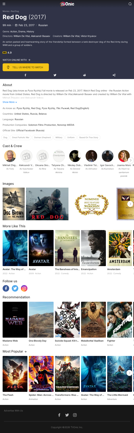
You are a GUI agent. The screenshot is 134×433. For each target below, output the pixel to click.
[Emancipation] (93, 248)
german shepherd (42, 137)
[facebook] (6, 290)
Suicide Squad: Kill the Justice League (67, 340)
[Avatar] (41, 248)
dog (5, 137)
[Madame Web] (15, 320)
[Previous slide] (5, 160)
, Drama (21, 31)
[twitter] (15, 290)
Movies (6, 11)
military (59, 137)
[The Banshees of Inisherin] (67, 248)
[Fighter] (119, 320)
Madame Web (10, 340)
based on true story (88, 137)
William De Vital (22, 36)
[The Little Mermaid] (119, 374)
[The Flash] (15, 374)
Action (13, 31)
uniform (71, 137)
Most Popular (13, 351)
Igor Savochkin (107, 165)
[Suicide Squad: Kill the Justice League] (67, 320)
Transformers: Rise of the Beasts (67, 394)
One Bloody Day (37, 340)
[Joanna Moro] (124, 156)
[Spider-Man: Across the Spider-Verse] (41, 374)
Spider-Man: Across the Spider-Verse (41, 394)
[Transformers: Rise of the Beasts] (67, 374)
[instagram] (24, 290)
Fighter (111, 340)
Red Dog (15, 11)
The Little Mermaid (117, 394)
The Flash (8, 394)
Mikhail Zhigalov (10, 165)
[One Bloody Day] (41, 320)
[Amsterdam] (119, 248)
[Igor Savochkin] (108, 156)
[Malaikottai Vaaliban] (93, 320)
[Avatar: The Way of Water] (15, 248)
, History (29, 31)
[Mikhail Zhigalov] (10, 156)
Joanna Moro (124, 165)
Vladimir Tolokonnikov (91, 165)
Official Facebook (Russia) (30, 130)
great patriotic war (20, 137)
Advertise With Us (13, 410)
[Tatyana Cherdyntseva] (59, 156)
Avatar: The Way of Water (15, 269)
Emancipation (89, 269)
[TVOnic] (67, 4)
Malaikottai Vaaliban (92, 340)
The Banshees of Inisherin (67, 269)
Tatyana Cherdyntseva (59, 165)
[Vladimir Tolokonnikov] (91, 156)
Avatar (32, 269)
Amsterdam (113, 269)
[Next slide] (131, 160)
